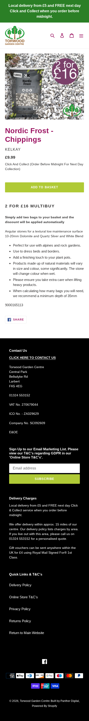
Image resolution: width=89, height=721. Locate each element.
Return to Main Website (26, 633)
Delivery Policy (20, 585)
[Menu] (81, 35)
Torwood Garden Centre (35, 701)
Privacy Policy (20, 609)
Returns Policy (20, 621)
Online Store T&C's (23, 597)
